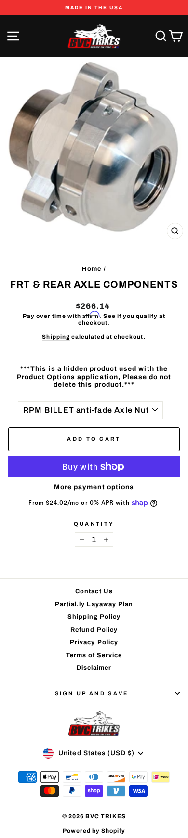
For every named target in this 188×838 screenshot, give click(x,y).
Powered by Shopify (94, 830)
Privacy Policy (94, 642)
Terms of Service (94, 655)
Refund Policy (93, 629)
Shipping (55, 337)
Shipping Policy (94, 616)
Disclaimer (94, 667)
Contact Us (93, 591)
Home (91, 269)
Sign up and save (92, 693)
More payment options (94, 487)
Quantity (94, 524)
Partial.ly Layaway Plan (94, 604)
